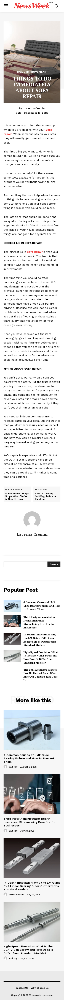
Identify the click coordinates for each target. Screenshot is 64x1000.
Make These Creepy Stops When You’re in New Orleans (17, 496)
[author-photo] (6, 767)
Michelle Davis (16, 894)
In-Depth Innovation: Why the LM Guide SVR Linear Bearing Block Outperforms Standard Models (39, 640)
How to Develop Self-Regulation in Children (45, 496)
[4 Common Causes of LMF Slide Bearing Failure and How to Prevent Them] (12, 606)
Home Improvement (32, 72)
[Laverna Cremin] (32, 519)
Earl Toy (13, 767)
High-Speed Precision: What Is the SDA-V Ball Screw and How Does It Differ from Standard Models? (40, 657)
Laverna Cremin (35, 108)
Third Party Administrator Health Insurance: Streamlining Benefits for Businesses (39, 622)
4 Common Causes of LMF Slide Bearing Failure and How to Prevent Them (41, 605)
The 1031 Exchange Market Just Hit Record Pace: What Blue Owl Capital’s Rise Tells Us (40, 675)
